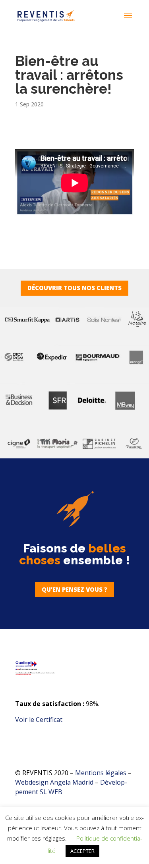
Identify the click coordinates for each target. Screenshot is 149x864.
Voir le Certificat (38, 719)
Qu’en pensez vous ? (74, 589)
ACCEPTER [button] (82, 850)
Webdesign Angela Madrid (55, 782)
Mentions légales (100, 772)
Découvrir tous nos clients (74, 288)
